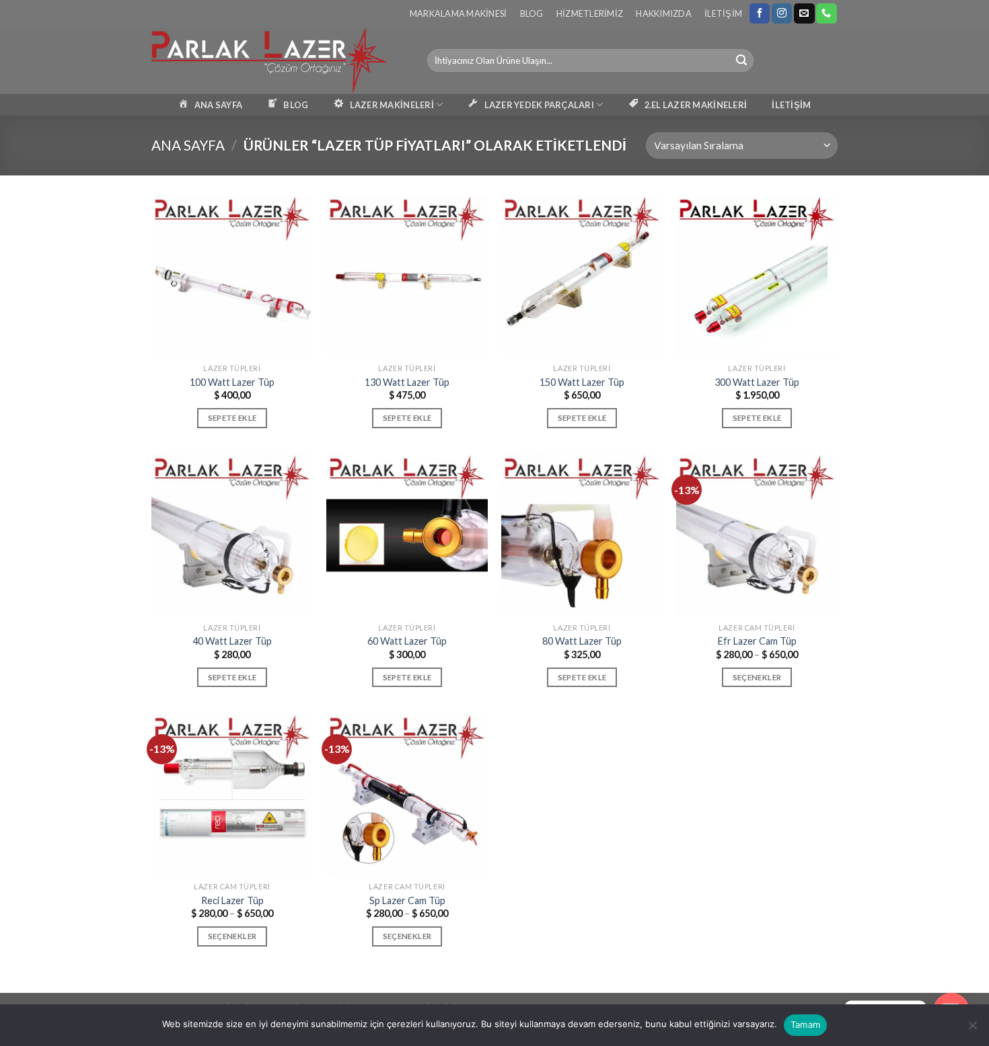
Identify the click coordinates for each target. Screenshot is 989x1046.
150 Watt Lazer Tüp (582, 382)
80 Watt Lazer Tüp (582, 641)
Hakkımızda (664, 13)
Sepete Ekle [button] (232, 417)
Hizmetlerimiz (589, 13)
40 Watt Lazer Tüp (232, 641)
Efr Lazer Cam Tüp (757, 641)
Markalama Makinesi (458, 13)
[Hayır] (972, 1029)
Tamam (805, 1024)
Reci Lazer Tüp (232, 900)
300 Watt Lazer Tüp (757, 382)
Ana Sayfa (188, 144)
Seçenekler (757, 677)
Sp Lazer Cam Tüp (407, 900)
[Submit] (741, 60)
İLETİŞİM (791, 104)
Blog (532, 13)
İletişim (723, 13)
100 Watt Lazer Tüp (232, 382)
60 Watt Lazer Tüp (407, 641)
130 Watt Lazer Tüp (407, 382)
